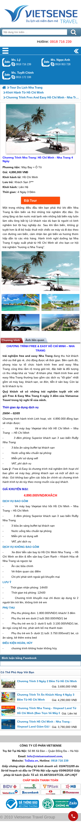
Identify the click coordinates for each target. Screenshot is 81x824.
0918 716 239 (61, 42)
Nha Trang (46, 355)
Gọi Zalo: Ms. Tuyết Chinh (6, 75)
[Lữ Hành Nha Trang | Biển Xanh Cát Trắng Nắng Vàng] (4, 87)
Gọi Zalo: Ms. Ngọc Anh (45, 62)
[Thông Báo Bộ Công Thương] (22, 810)
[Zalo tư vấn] (73, 803)
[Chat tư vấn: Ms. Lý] (13, 64)
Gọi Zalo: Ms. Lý (6, 62)
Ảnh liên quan (34, 340)
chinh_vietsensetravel (13, 77)
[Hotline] (73, 816)
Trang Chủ (40, 13)
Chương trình (11, 340)
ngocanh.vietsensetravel (52, 64)
